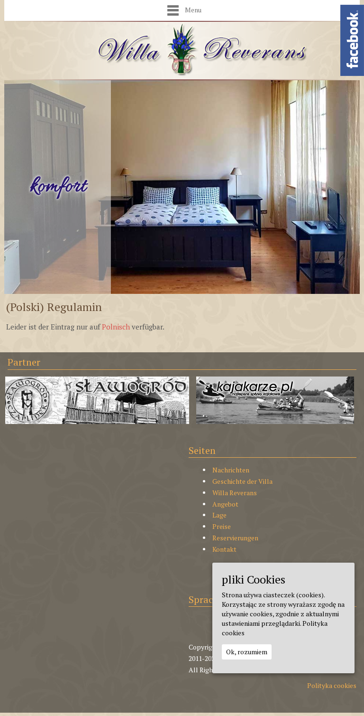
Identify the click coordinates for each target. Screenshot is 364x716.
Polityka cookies (331, 685)
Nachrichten (230, 469)
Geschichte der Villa (242, 481)
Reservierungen (235, 537)
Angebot (225, 504)
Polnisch (116, 326)
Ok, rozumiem (246, 651)
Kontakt (224, 549)
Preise (221, 526)
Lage (219, 514)
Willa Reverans (234, 492)
